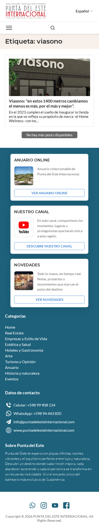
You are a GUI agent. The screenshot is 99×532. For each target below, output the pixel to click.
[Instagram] (44, 505)
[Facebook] (66, 505)
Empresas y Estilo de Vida (26, 338)
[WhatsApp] (32, 505)
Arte (8, 356)
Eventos (12, 379)
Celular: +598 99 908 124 (34, 405)
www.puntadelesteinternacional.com (43, 430)
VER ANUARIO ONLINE (49, 193)
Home (10, 327)
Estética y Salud (18, 344)
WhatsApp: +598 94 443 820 (37, 413)
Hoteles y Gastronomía (24, 350)
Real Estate (14, 333)
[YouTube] (55, 505)
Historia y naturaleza (22, 373)
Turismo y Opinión (20, 361)
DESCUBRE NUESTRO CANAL (49, 246)
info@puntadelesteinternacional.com (43, 421)
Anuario (12, 367)
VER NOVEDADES (49, 299)
